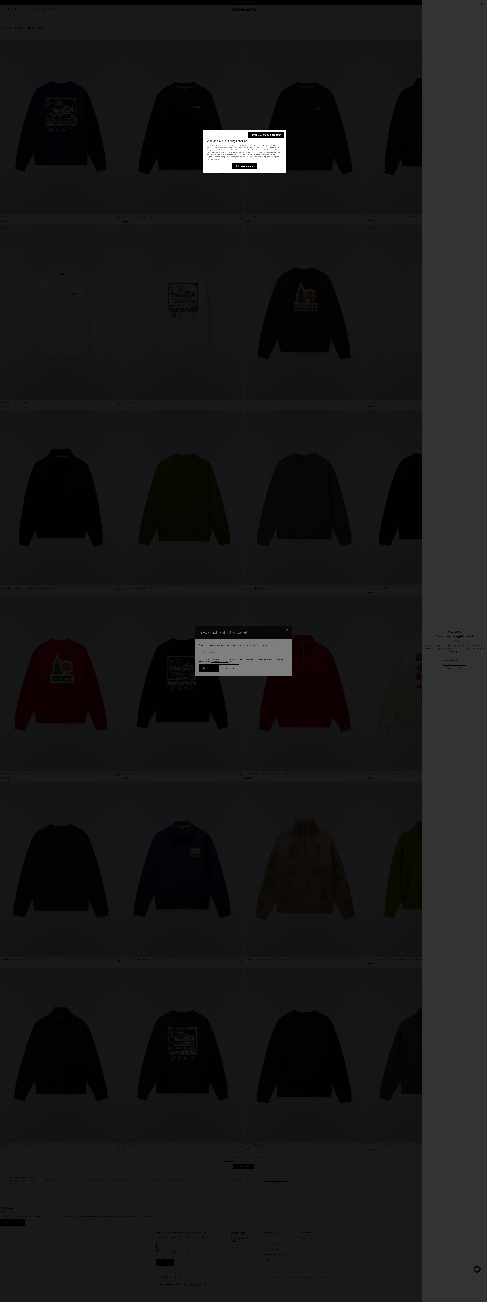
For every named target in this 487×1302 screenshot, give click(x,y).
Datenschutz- (258, 147)
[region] (244, 151)
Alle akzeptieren (244, 166)
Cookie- (270, 147)
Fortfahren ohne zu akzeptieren (265, 135)
